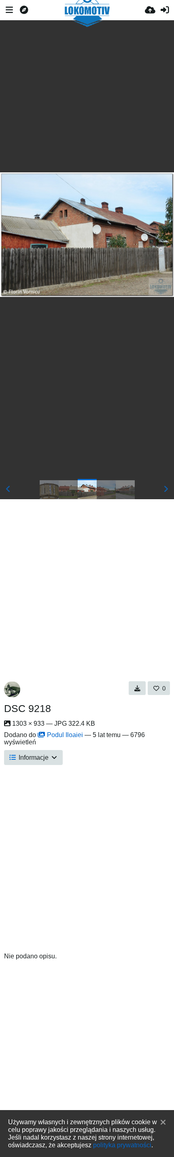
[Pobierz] (137, 688)
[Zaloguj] (164, 10)
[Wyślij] (150, 10)
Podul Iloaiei (65, 734)
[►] (166, 489)
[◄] (8, 489)
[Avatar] (12, 689)
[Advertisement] (87, 96)
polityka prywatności (122, 1145)
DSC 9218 (27, 708)
